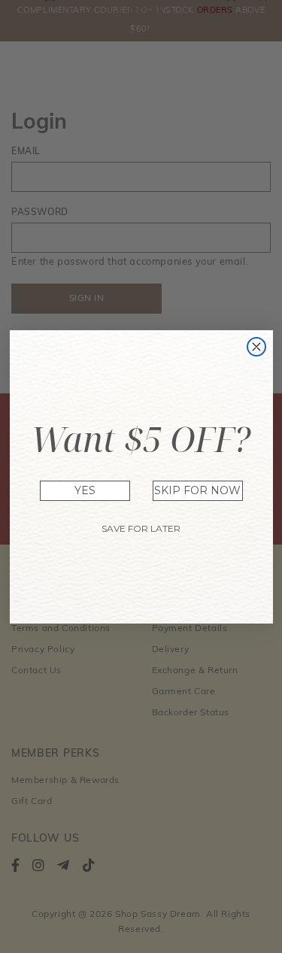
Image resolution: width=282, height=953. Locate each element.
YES (85, 490)
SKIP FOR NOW (197, 490)
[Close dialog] (256, 347)
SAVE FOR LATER (141, 528)
